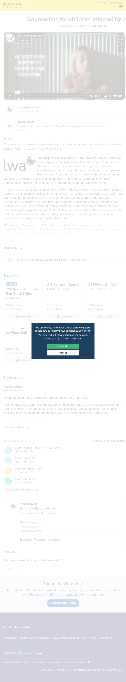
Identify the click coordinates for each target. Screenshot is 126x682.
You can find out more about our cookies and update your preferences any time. (63, 336)
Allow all (63, 346)
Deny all (63, 352)
